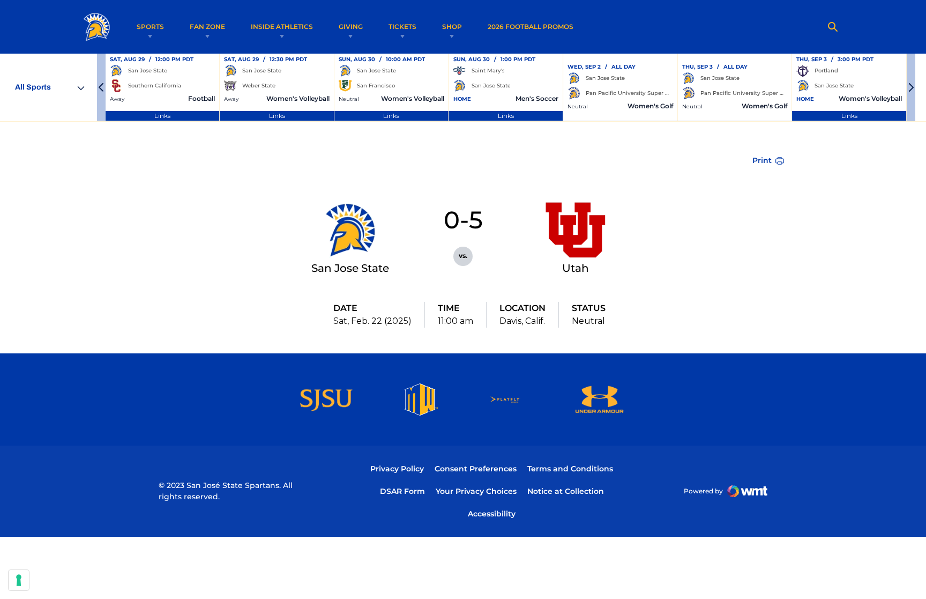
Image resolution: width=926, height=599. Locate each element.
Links (162, 116)
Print (762, 160)
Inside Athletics (282, 27)
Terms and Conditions (570, 469)
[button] (101, 87)
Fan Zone (207, 27)
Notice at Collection (565, 491)
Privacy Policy (397, 469)
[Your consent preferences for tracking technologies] (19, 580)
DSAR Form (402, 491)
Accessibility (492, 513)
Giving (351, 27)
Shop (452, 27)
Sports (150, 27)
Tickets (402, 27)
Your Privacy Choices (476, 491)
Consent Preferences (476, 469)
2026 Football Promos (530, 26)
